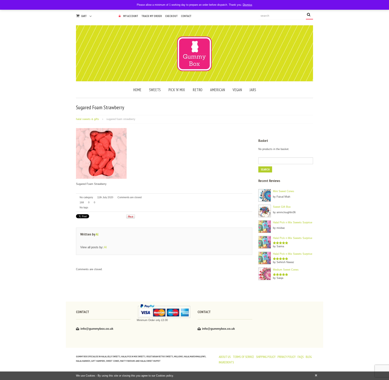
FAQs (301, 357)
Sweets (155, 89)
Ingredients (226, 362)
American (217, 89)
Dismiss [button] (247, 4)
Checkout (171, 16)
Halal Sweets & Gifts (87, 119)
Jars (253, 89)
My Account (130, 16)
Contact (186, 16)
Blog (309, 357)
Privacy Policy (287, 357)
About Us (225, 357)
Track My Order (151, 16)
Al (97, 234)
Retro (197, 89)
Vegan (237, 89)
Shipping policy (266, 357)
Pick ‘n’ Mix (176, 89)
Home (137, 89)
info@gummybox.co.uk (96, 328)
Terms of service (243, 357)
